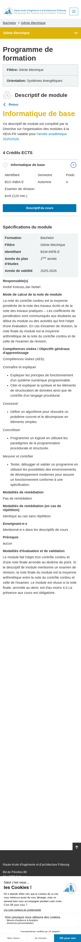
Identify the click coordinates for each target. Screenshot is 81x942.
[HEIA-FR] (34, 11)
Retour (13, 104)
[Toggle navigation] (74, 11)
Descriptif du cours (39, 208)
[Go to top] (77, 847)
